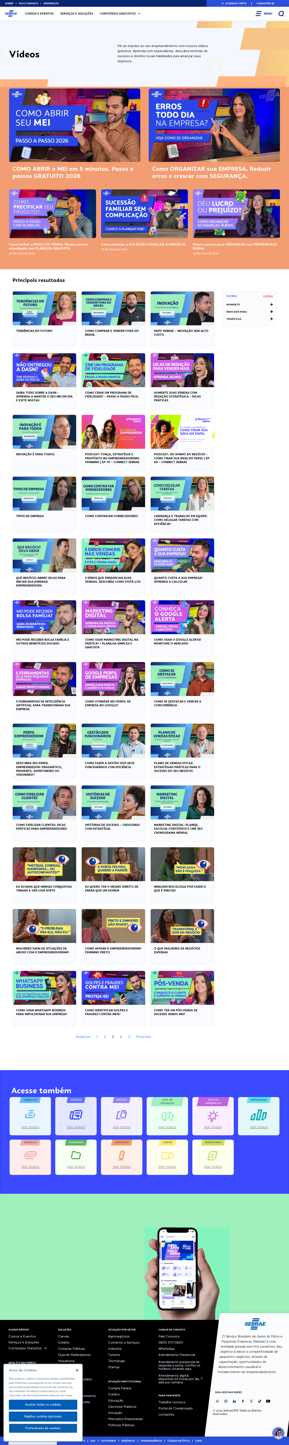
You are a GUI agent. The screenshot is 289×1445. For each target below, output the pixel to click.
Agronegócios (119, 1336)
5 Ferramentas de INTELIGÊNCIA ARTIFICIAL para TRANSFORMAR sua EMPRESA (43, 705)
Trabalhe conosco (172, 1402)
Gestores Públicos (122, 1407)
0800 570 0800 (170, 1342)
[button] (233, 3)
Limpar (268, 296)
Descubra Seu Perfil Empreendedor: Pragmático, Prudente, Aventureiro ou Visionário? (39, 769)
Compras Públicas (71, 1349)
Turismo (114, 1355)
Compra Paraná (119, 1388)
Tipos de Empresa (30, 516)
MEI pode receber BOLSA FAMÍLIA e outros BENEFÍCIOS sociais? (42, 641)
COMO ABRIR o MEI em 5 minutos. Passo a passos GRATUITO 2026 (72, 172)
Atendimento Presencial (176, 1355)
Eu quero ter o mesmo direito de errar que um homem (111, 888)
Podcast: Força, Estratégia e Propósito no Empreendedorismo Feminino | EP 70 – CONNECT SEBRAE (112, 458)
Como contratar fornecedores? (111, 516)
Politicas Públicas (121, 1425)
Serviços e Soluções (76, 13)
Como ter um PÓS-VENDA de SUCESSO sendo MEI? (176, 1012)
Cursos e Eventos (39, 13)
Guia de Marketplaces (74, 1355)
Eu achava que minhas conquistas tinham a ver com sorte (44, 888)
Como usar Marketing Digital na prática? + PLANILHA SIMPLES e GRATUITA (111, 643)
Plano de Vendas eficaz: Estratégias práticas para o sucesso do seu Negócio (177, 767)
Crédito (64, 1342)
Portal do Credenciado (175, 1408)
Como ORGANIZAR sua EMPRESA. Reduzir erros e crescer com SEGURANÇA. (211, 172)
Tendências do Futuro (34, 331)
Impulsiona (66, 1361)
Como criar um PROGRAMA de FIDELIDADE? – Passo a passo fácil (112, 394)
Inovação (115, 1413)
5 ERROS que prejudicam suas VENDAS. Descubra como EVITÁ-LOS (112, 580)
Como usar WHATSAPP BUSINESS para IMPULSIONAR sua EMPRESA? (41, 1012)
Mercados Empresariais (125, 1419)
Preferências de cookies (43, 1428)
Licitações (166, 1414)
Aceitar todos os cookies (43, 1404)
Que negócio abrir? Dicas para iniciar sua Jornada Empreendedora (41, 581)
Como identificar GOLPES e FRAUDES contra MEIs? (106, 1012)
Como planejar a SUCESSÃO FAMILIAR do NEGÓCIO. (143, 244)
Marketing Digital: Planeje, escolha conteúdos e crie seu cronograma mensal (178, 828)
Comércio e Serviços (124, 1342)
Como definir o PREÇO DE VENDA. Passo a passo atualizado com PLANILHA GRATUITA (48, 246)
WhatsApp (166, 1349)
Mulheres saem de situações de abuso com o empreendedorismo (42, 950)
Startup (114, 1367)
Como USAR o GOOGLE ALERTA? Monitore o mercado (177, 641)
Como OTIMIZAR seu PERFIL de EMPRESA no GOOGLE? (108, 703)
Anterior (83, 1036)
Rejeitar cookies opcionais (43, 1416)
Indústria (114, 1349)
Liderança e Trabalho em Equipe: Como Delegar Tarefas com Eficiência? (181, 520)
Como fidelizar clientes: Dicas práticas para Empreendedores (41, 827)
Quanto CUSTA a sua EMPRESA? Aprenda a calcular (178, 580)
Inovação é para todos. (35, 454)
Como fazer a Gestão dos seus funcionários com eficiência (109, 765)
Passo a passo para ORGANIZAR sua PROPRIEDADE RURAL (235, 246)
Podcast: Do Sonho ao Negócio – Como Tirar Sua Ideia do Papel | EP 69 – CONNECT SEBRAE (181, 458)
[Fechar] (77, 1370)
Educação (115, 1400)
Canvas (63, 1336)
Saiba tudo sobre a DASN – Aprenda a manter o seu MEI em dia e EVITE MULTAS (44, 396)
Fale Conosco (169, 1336)
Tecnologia (116, 1361)
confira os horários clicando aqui (179, 1367)
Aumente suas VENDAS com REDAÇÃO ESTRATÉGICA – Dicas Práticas (177, 396)
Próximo (143, 1036)
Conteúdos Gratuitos (118, 13)
